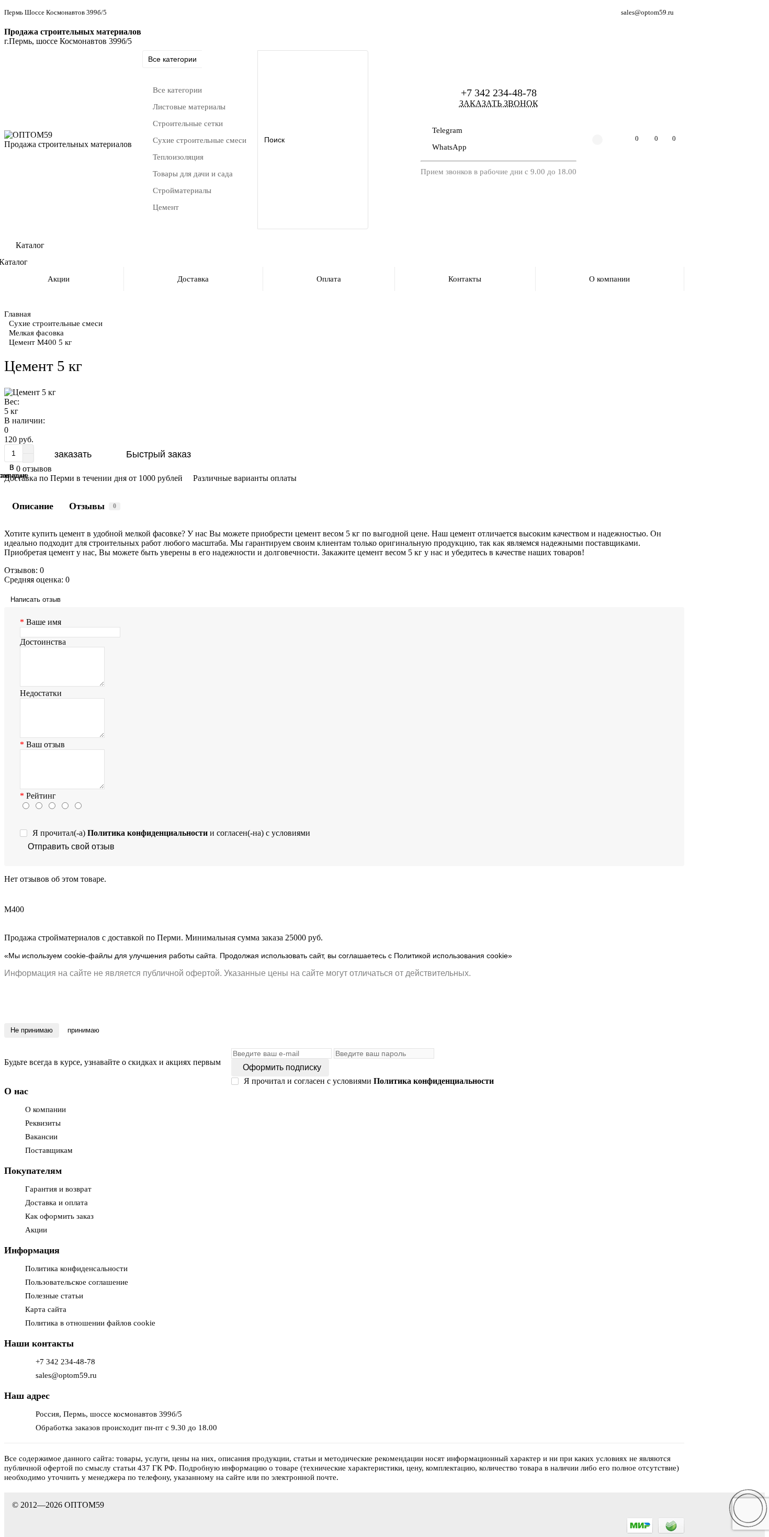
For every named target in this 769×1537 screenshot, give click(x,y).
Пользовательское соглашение (76, 1281)
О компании (609, 278)
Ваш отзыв (45, 744)
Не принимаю (31, 1030)
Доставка (193, 278)
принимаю (83, 1030)
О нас (16, 1091)
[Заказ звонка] (748, 1508)
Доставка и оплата (56, 1202)
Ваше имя (43, 622)
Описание (32, 506)
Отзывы (92, 506)
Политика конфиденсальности (76, 1268)
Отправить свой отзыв (71, 846)
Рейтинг (41, 795)
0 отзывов (34, 468)
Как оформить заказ (59, 1215)
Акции (36, 1229)
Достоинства (43, 641)
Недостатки (41, 693)
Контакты (464, 278)
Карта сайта (45, 1309)
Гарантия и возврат (58, 1188)
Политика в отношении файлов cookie (90, 1322)
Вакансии (41, 1136)
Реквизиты (43, 1122)
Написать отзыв (35, 599)
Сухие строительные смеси (56, 323)
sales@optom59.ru (647, 12)
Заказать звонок (498, 103)
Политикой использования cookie (450, 955)
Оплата (328, 278)
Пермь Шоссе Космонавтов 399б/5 (55, 12)
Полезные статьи (54, 1295)
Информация (32, 1250)
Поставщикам (49, 1150)
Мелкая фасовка (36, 332)
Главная (17, 313)
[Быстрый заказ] (156, 454)
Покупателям (33, 1170)
